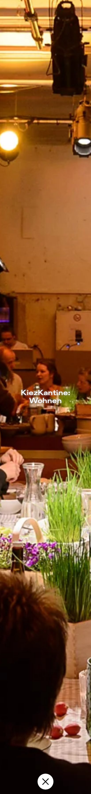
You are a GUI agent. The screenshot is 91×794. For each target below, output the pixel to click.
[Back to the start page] (45, 781)
